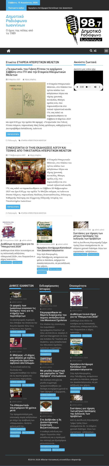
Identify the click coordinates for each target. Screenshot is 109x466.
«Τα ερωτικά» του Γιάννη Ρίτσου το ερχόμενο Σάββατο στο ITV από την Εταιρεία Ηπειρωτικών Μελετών (36, 71)
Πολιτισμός (12, 140)
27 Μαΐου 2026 (48, 364)
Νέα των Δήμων (55, 269)
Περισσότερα (13, 134)
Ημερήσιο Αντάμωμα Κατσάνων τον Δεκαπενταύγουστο (55, 8)
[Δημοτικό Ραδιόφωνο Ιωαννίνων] (8, 50)
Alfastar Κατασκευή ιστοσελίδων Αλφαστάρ (61, 459)
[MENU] (106, 51)
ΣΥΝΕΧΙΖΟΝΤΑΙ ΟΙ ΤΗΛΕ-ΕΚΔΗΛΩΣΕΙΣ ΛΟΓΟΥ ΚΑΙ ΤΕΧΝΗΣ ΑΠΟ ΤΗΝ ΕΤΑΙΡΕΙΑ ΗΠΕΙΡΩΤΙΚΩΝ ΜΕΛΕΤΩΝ (38, 149)
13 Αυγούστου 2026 (10, 240)
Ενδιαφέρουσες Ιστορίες (49, 351)
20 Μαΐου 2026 (48, 413)
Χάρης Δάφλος (30, 79)
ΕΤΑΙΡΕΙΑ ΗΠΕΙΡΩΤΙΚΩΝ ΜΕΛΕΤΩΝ (33, 140)
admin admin (26, 240)
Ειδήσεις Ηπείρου (80, 254)
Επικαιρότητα (6, 262)
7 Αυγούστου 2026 (19, 299)
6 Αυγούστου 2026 (19, 348)
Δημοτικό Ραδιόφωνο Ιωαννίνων (16, 20)
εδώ (93, 69)
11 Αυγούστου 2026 (83, 230)
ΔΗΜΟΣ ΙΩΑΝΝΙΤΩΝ (18, 332)
